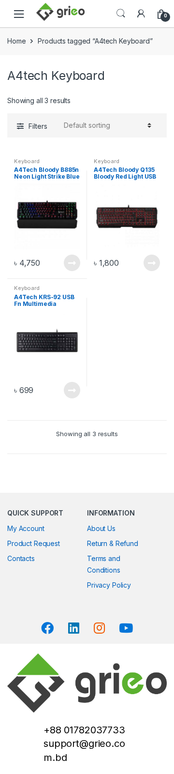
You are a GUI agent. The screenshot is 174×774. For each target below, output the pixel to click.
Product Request (33, 543)
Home (16, 41)
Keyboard (27, 161)
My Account (25, 528)
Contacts (21, 558)
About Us (101, 528)
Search (121, 13)
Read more (71, 263)
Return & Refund (112, 543)
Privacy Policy (109, 585)
